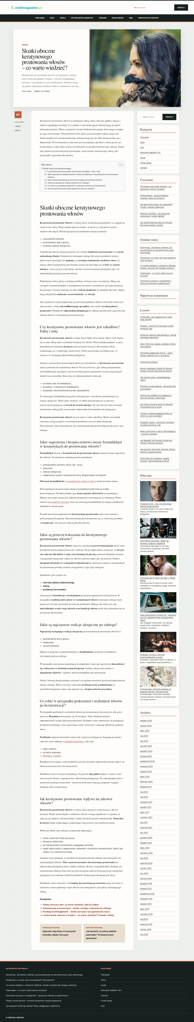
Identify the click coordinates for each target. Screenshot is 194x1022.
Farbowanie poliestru (149, 362)
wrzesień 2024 (146, 766)
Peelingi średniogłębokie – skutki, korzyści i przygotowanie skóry (76, 911)
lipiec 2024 (145, 777)
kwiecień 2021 (146, 827)
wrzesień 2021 (146, 802)
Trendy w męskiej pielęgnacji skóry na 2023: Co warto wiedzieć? (156, 414)
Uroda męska (118, 18)
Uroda (63, 18)
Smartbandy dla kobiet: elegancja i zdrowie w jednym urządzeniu (154, 542)
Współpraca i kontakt (148, 18)
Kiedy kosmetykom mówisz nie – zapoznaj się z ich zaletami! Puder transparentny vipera (158, 617)
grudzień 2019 (146, 884)
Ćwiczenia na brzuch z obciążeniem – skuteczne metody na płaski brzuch (37, 995)
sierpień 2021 (145, 807)
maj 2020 (144, 858)
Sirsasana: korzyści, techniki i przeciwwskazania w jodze (152, 656)
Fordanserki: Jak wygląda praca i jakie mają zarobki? (156, 318)
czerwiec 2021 (146, 817)
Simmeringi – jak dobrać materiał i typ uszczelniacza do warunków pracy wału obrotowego (157, 250)
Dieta (52, 18)
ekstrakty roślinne (52, 755)
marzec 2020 (146, 868)
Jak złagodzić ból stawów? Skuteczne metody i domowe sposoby (156, 441)
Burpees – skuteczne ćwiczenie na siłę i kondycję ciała (157, 327)
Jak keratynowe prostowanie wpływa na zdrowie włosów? (71, 189)
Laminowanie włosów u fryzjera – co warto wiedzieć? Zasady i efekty (78, 915)
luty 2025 (144, 741)
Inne (131, 18)
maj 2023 (144, 792)
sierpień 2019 (145, 904)
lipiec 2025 (144, 731)
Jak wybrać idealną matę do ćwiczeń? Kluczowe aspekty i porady (156, 224)
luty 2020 (144, 873)
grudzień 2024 (146, 751)
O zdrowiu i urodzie (15, 1017)
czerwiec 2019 (146, 914)
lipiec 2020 (145, 848)
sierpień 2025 (146, 726)
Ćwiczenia (40, 18)
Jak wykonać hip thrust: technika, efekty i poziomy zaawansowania (158, 450)
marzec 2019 (145, 929)
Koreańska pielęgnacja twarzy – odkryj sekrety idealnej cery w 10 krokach (156, 354)
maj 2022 (144, 797)
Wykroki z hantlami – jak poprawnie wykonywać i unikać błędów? (155, 215)
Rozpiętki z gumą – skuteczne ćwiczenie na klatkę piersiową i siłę (157, 423)
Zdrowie (102, 18)
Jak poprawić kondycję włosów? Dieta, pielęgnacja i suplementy (33, 1006)
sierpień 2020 (146, 843)
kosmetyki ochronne (59, 501)
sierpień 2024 (146, 771)
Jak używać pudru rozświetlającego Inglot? (155, 378)
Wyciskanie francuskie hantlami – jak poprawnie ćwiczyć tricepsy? (155, 188)
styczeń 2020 (146, 878)
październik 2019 (147, 894)
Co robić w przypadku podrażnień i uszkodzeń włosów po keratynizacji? (77, 186)
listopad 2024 (146, 756)
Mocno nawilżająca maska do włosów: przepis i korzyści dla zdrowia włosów (156, 369)
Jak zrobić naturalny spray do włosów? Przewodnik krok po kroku (156, 405)
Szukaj (181, 8)
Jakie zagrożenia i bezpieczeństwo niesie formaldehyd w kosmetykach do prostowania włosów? (83, 175)
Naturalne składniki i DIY (82, 18)
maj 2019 (144, 919)
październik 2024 (147, 761)
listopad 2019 (145, 889)
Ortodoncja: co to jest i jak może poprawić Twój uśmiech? (30, 980)
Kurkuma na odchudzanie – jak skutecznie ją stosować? (158, 387)
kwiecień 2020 (146, 863)
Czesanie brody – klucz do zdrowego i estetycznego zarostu (156, 505)
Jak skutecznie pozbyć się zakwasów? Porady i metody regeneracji (156, 206)
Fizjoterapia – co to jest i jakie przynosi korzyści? (26, 990)
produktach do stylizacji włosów (82, 481)
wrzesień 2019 (146, 899)
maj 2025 (144, 736)
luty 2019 (144, 934)
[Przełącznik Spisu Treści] (119, 165)
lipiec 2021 (144, 812)
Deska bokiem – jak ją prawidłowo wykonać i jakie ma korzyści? (154, 196)
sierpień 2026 (146, 720)
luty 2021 (144, 833)
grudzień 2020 (146, 838)
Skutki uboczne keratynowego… (57, 168)
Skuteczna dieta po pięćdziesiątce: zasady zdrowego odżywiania (158, 336)
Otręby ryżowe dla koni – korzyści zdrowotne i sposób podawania (33, 1001)
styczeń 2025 (146, 746)
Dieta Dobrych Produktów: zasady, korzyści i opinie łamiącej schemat (155, 459)
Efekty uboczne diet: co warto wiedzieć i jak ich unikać (71, 904)
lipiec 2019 (144, 909)
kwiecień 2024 (146, 782)
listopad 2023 (146, 787)
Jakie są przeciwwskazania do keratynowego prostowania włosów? (75, 180)
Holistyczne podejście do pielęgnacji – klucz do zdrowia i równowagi (156, 396)
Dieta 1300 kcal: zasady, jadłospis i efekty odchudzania (158, 345)
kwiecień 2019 (146, 924)
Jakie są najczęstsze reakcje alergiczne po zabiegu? (69, 183)
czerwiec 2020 (146, 853)
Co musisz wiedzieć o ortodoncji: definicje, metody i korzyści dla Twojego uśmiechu (41, 985)
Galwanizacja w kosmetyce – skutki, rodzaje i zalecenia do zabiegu (77, 908)
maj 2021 (144, 822)
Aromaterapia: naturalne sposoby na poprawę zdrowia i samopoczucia (155, 690)
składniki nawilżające (74, 741)
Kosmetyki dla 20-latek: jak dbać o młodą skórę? (157, 579)
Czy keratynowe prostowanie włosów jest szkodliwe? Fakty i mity (73, 171)
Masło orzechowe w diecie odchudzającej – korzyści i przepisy (157, 432)
